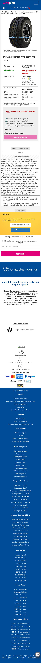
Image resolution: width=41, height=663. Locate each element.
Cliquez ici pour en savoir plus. (24, 330)
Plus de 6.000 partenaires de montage (20, 362)
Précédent (5, 12)
